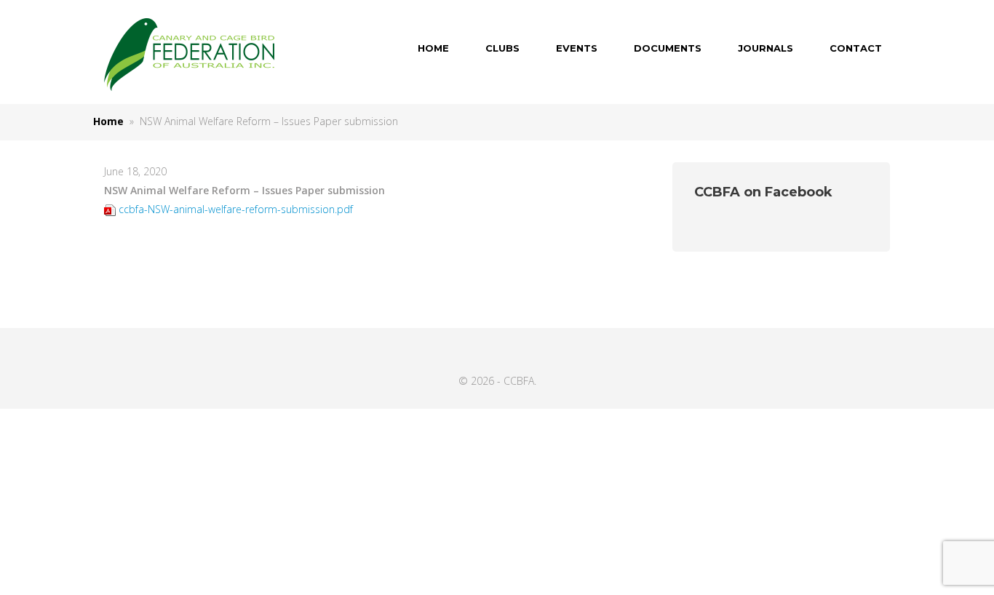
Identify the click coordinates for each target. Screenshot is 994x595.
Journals (765, 48)
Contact (856, 48)
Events (576, 48)
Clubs (502, 48)
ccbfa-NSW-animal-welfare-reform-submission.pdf (236, 209)
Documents (667, 48)
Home (433, 48)
